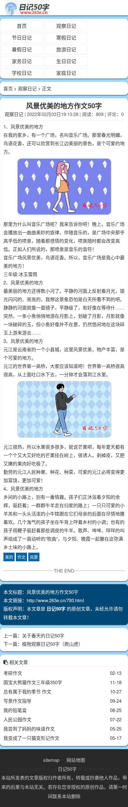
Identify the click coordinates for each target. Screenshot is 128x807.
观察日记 (66, 25)
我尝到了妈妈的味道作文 (29, 728)
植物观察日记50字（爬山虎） (52, 644)
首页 (22, 25)
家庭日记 (66, 72)
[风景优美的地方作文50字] (64, 188)
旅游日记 (66, 49)
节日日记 (22, 37)
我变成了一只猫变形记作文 (31, 738)
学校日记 (22, 72)
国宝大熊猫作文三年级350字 (32, 682)
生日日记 (66, 61)
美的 (9, 557)
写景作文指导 (17, 700)
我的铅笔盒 (15, 710)
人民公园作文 (17, 719)
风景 (34, 557)
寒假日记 (66, 37)
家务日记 (22, 61)
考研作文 (12, 673)
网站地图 (75, 760)
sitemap (51, 760)
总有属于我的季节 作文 (27, 691)
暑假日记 (22, 49)
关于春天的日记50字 (43, 635)
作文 (21, 557)
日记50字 (67, 769)
